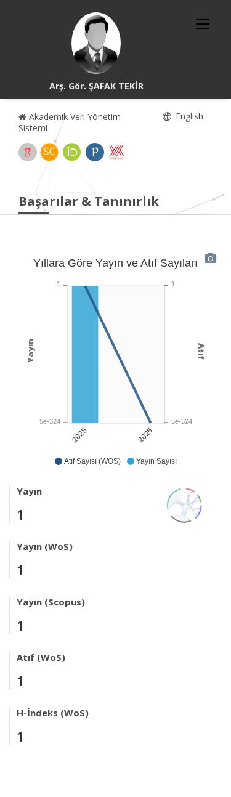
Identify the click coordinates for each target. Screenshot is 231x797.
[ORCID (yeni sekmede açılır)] (72, 152)
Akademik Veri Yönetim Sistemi (69, 122)
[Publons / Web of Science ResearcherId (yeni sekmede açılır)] (95, 152)
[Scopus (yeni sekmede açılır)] (49, 152)
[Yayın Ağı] (184, 504)
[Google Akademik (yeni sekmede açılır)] (27, 152)
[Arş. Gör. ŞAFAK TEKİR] (96, 43)
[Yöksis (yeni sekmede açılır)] (116, 152)
